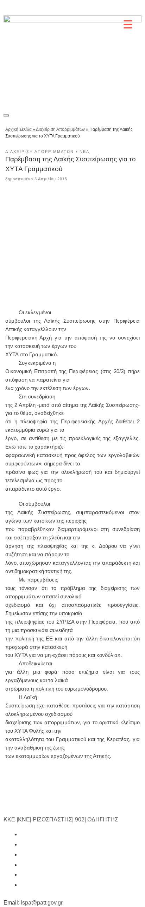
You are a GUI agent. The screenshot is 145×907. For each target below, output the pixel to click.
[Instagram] (85, 7)
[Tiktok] (101, 7)
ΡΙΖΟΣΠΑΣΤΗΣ (52, 819)
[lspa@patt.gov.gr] (24, 885)
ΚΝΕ (24, 819)
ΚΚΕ (9, 819)
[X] (69, 7)
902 (79, 819)
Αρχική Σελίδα (19, 129)
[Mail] (133, 7)
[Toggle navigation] (6, 115)
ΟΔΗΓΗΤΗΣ (102, 819)
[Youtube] (117, 7)
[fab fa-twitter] (24, 844)
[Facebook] (52, 7)
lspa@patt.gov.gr (42, 903)
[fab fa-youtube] (24, 875)
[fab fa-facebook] (24, 834)
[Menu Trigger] (128, 24)
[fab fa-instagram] (24, 855)
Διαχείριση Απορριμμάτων (60, 129)
